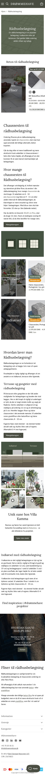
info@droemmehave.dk (22, 645)
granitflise (19, 701)
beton (31, 687)
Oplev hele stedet (22, 538)
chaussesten (24, 140)
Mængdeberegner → (13, 225)
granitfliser (5, 690)
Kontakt (22, 650)
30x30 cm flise (29, 213)
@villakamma (31, 528)
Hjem (3, 11)
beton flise (27, 695)
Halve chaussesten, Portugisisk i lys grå (36, 286)
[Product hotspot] (32, 501)
